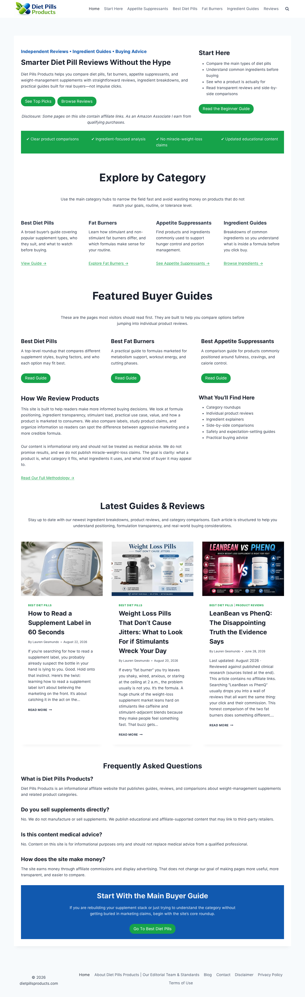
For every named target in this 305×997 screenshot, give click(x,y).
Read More (40, 710)
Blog (208, 974)
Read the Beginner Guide (226, 108)
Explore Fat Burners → (108, 263)
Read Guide (35, 378)
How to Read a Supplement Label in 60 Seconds (59, 623)
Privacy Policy (270, 974)
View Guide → (33, 263)
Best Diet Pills (185, 8)
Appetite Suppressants (147, 8)
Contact (223, 974)
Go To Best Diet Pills (152, 928)
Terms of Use (181, 983)
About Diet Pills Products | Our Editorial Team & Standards (146, 974)
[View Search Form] (287, 9)
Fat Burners (212, 8)
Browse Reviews (76, 101)
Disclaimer (244, 974)
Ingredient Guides (243, 8)
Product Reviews (250, 605)
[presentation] (62, 569)
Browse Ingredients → (243, 263)
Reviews (271, 8)
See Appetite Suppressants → (183, 263)
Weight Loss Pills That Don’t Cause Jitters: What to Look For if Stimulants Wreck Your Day (151, 632)
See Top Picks (38, 101)
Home (94, 8)
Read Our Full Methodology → (47, 478)
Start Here (113, 8)
